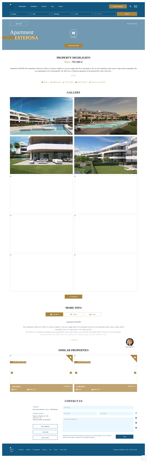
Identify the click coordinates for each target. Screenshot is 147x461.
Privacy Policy (63, 449)
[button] (12, 373)
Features (93, 314)
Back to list (19, 23)
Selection (28, 449)
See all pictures (73, 296)
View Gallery (73, 37)
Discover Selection (118, 6)
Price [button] (76, 14)
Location (74, 314)
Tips (52, 6)
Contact (60, 6)
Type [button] (34, 14)
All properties (22, 6)
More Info (73, 75)
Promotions (34, 6)
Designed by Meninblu (118, 449)
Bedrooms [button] (56, 14)
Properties (21, 449)
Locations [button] (13, 14)
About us (44, 6)
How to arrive (45, 437)
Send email (45, 432)
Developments (36, 449)
